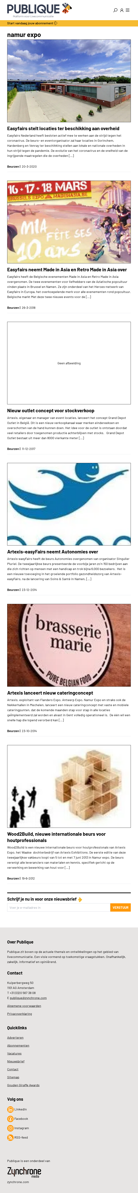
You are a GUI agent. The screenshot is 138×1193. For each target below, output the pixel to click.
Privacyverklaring (19, 1014)
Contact (13, 1069)
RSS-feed (21, 1137)
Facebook (21, 1119)
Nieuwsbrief (15, 1061)
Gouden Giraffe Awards (23, 1085)
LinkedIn (20, 1109)
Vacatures (14, 1053)
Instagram (21, 1128)
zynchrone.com (18, 1182)
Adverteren (15, 1037)
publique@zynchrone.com (28, 998)
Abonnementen (18, 1045)
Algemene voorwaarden (24, 1006)
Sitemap (13, 1077)
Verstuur (120, 907)
